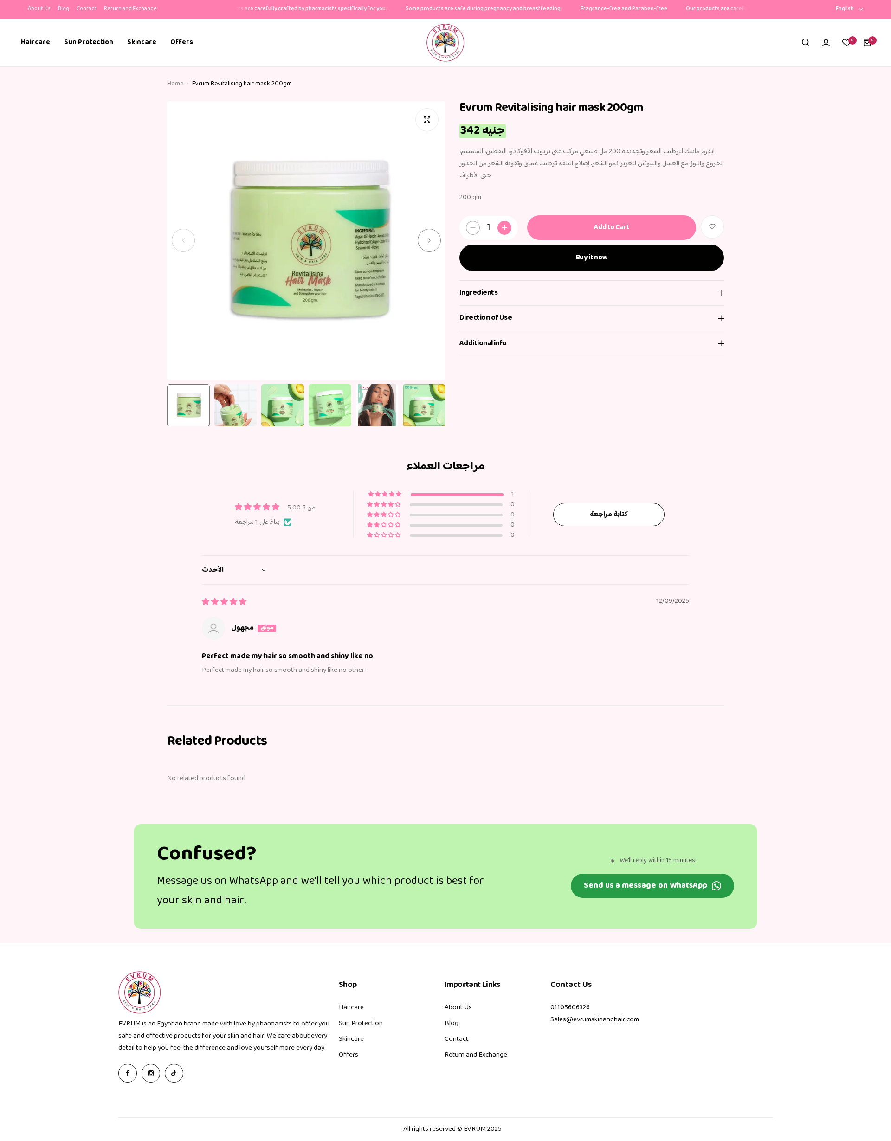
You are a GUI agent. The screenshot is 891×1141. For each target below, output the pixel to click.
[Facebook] (127, 1073)
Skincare (351, 1039)
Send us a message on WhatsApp (645, 886)
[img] (224, 602)
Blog (63, 9)
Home (175, 84)
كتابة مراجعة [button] (609, 514)
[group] (306, 240)
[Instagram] (151, 1073)
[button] (183, 240)
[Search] (805, 42)
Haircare (351, 1007)
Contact (87, 9)
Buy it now (591, 257)
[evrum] (445, 43)
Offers (348, 1055)
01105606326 (570, 1007)
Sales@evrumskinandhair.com (594, 1019)
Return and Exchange (130, 9)
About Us (39, 9)
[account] (826, 42)
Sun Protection (361, 1023)
